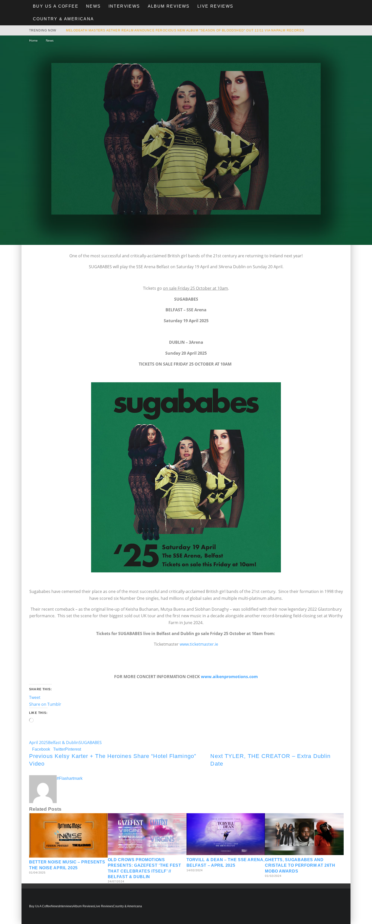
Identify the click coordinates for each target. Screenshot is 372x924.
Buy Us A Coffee (55, 6)
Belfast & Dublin (63, 742)
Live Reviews (215, 6)
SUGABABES (90, 742)
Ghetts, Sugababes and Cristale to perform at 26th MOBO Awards (300, 865)
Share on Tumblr (45, 704)
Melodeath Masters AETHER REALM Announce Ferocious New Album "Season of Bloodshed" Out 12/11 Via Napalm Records (185, 30)
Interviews (124, 6)
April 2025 (38, 742)
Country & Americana (63, 19)
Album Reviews (169, 6)
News (93, 6)
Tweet (34, 697)
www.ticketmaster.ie (199, 644)
